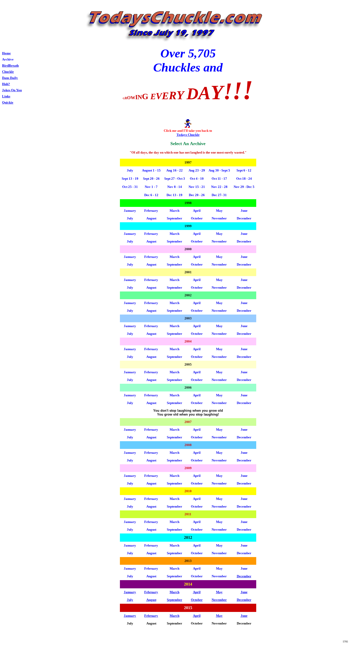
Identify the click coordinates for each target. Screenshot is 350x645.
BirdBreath (10, 65)
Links (6, 96)
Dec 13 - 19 (174, 195)
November (219, 241)
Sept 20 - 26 (151, 178)
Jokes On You (12, 90)
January (130, 211)
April (197, 326)
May (219, 234)
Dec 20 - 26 (197, 195)
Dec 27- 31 (219, 195)
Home (6, 53)
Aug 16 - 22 (174, 170)
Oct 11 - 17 (219, 178)
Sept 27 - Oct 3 (174, 178)
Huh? (6, 84)
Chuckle (8, 72)
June (244, 326)
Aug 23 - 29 (197, 170)
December (244, 218)
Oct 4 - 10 (197, 178)
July (130, 334)
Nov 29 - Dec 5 (244, 187)
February (151, 211)
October (197, 311)
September (174, 311)
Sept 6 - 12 (243, 170)
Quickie (7, 102)
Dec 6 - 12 (151, 195)
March (174, 326)
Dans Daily (10, 78)
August (151, 334)
